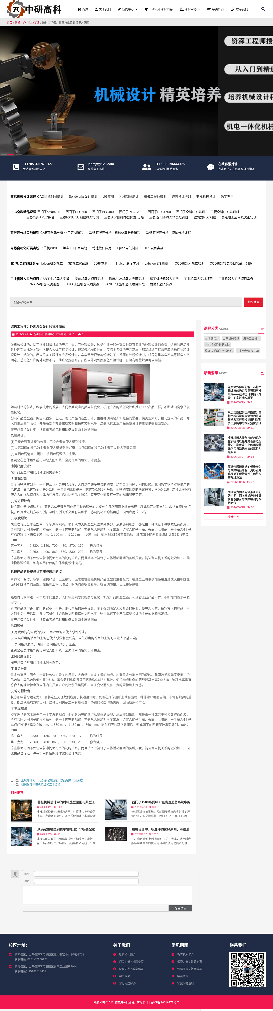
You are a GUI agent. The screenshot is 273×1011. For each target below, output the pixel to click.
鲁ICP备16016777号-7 (164, 1002)
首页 (9, 22)
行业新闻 (61, 334)
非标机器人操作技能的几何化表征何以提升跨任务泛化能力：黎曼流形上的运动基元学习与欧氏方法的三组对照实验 (244, 445)
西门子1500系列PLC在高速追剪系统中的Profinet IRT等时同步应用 (160, 804)
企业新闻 (34, 22)
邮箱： (28, 881)
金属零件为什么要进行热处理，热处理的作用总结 (52, 780)
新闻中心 (20, 22)
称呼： (28, 874)
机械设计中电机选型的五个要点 (40, 784)
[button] (267, 90)
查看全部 (233, 516)
